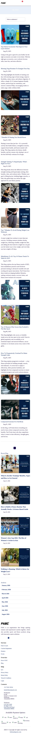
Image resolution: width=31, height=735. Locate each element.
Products (3, 651)
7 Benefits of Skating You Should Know (13, 137)
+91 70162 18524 (8, 687)
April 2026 (5, 598)
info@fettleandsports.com (10, 690)
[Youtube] (13, 638)
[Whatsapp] (11, 638)
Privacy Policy (4, 672)
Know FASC (4, 660)
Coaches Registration (6, 648)
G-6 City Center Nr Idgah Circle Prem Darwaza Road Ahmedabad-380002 (9, 706)
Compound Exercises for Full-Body (12, 422)
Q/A (2, 669)
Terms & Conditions (6, 678)
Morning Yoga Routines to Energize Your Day (15, 68)
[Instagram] (6, 638)
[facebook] (1, 638)
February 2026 (6, 589)
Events (2, 654)
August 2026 (5, 614)
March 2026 (5, 593)
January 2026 (6, 585)
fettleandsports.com (15, 732)
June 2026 (5, 606)
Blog (2, 663)
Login (2, 680)
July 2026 (5, 610)
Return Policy (4, 675)
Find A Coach (4, 645)
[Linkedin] (4, 638)
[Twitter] (8, 638)
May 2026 (5, 602)
